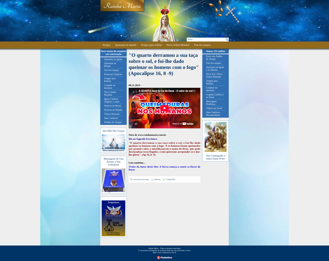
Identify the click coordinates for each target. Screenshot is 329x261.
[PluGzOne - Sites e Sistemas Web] (164, 257)
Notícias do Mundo (113, 110)
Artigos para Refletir (110, 79)
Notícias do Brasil (112, 105)
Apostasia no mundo (125, 44)
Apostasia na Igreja (113, 59)
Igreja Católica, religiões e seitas (112, 100)
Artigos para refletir (151, 44)
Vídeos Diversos (112, 114)
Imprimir (157, 179)
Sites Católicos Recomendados (213, 113)
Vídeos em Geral (214, 108)
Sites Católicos (111, 118)
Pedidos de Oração (113, 122)
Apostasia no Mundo (110, 64)
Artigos (106, 44)
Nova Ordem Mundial (178, 44)
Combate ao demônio (109, 86)
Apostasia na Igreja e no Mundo (215, 68)
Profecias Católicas (113, 74)
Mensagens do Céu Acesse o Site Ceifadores (113, 161)
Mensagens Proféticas (211, 102)
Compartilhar (170, 179)
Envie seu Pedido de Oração (214, 57)
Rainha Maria (122, 6)
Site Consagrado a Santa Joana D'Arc (215, 157)
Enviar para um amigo (141, 179)
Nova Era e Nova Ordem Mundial (214, 75)
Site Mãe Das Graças (113, 130)
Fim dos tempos (202, 44)
